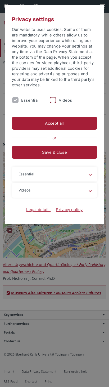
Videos (65, 100)
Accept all (54, 123)
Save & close (54, 152)
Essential (30, 100)
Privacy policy (69, 209)
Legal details (38, 209)
